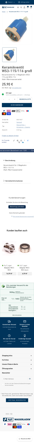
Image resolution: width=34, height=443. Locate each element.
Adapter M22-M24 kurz (25, 269)
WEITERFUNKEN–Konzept (20, 414)
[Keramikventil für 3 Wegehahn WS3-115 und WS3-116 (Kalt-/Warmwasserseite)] (17, 29)
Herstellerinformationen (14, 181)
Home (3, 11)
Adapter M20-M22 (9, 269)
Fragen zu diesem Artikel (10, 136)
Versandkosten (16, 88)
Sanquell (19, 122)
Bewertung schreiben (17, 207)
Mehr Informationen (17, 315)
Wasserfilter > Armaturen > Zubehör (23, 126)
